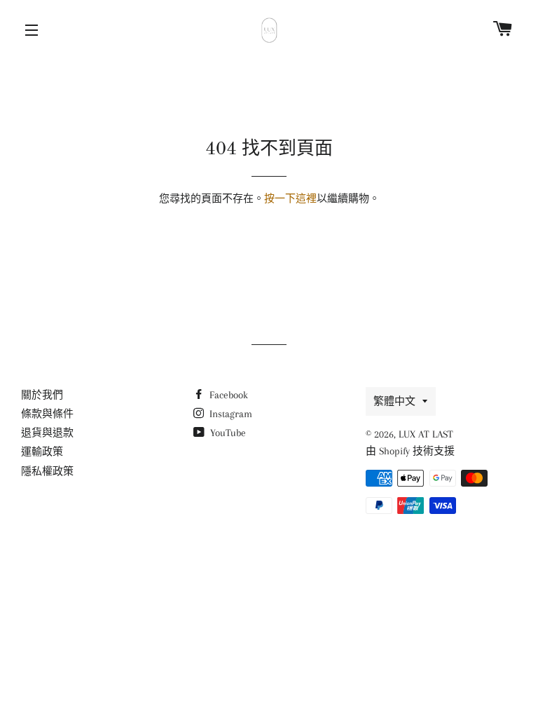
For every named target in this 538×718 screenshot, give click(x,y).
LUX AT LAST (426, 434)
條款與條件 (47, 413)
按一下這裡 (290, 198)
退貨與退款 (47, 432)
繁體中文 (394, 401)
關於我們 (42, 394)
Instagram (229, 413)
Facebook (227, 394)
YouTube (226, 432)
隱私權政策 (47, 471)
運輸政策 (42, 451)
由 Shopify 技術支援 (410, 450)
